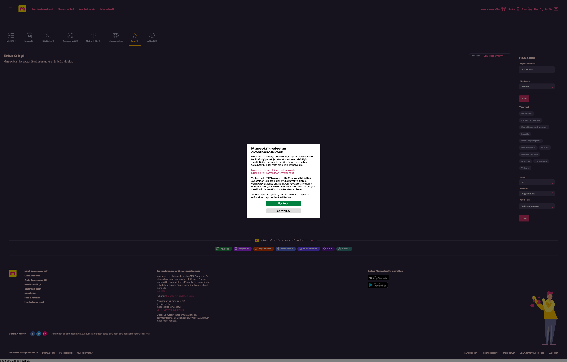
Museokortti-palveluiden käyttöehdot (272, 172)
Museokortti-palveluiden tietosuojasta (273, 170)
